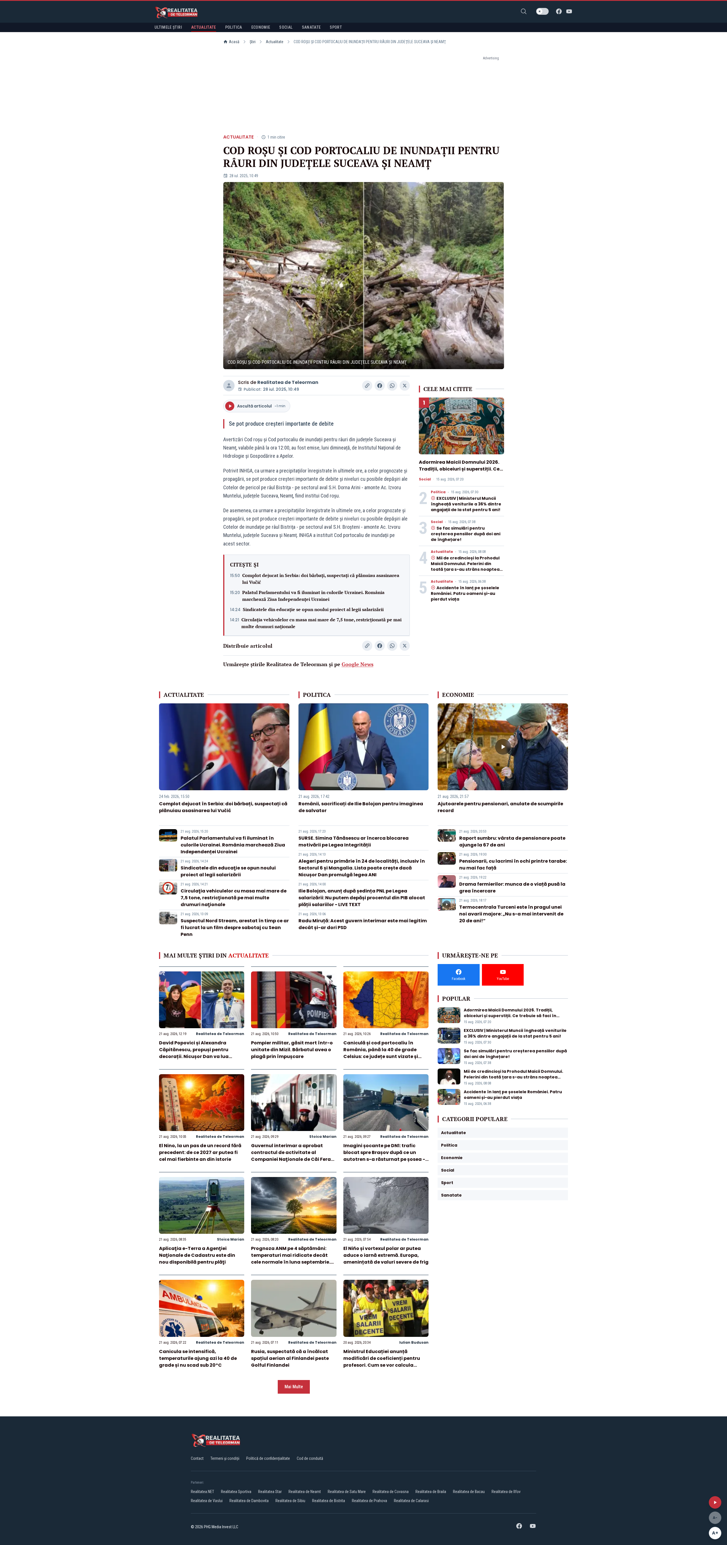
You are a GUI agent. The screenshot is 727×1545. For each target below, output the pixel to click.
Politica (438, 492)
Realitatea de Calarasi (411, 1500)
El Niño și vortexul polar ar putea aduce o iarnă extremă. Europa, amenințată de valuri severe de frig (386, 1255)
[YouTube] (569, 11)
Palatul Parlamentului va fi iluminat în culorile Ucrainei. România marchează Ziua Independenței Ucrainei (313, 595)
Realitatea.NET (202, 1491)
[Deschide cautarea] (523, 11)
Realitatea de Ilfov (506, 1491)
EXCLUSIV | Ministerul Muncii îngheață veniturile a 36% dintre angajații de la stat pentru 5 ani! (466, 504)
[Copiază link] (367, 385)
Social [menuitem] (286, 27)
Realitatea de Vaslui (207, 1500)
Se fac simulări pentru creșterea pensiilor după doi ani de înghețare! (465, 533)
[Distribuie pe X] (405, 385)
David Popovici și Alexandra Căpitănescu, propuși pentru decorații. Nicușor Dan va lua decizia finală (194, 1053)
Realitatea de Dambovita (249, 1500)
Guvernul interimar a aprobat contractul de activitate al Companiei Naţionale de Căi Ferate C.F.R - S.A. (293, 1155)
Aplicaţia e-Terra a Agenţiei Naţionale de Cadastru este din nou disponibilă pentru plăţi (197, 1255)
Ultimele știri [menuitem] (168, 27)
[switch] (542, 11)
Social (425, 479)
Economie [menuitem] (260, 27)
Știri (253, 41)
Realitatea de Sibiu (290, 1500)
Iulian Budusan (414, 1342)
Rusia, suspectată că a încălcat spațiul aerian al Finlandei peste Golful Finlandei (290, 1358)
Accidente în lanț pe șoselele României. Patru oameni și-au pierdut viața (465, 593)
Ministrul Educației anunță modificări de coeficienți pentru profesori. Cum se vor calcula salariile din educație (381, 1361)
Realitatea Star (270, 1491)
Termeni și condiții (224, 1458)
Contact (197, 1458)
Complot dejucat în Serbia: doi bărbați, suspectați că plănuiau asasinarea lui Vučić (320, 578)
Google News (357, 664)
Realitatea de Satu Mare (347, 1491)
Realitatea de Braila (430, 1491)
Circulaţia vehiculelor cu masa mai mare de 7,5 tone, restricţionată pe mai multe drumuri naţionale (321, 623)
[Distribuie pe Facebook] (380, 385)
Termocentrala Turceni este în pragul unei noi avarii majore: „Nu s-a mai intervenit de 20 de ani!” (511, 914)
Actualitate (274, 41)
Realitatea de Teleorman (287, 382)
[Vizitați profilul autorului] (229, 385)
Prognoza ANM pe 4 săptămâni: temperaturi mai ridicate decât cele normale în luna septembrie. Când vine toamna (290, 1258)
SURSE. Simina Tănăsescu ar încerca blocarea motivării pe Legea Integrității (353, 841)
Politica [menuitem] (233, 27)
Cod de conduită (310, 1458)
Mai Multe (294, 1386)
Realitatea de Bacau (469, 1491)
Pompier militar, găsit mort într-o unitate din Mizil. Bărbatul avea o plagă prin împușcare (292, 1050)
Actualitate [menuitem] (203, 27)
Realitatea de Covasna (391, 1491)
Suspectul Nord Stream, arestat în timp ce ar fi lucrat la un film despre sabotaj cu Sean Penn (235, 927)
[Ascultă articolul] (715, 1502)
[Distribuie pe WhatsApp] (392, 385)
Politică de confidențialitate (268, 1458)
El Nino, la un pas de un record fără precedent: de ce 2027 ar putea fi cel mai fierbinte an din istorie (200, 1152)
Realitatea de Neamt (305, 1491)
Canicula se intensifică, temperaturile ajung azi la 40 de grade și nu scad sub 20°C (198, 1358)
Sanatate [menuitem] (311, 27)
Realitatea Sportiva (236, 1491)
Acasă (234, 41)
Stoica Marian (323, 1136)
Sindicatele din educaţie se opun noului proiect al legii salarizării (313, 609)
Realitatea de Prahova (369, 1500)
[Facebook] (558, 11)
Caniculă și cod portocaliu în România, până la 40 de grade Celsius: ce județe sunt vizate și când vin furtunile (380, 1053)
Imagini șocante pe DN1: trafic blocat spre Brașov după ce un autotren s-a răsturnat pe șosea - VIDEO (384, 1155)
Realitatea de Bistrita (328, 1500)
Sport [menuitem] (336, 27)
